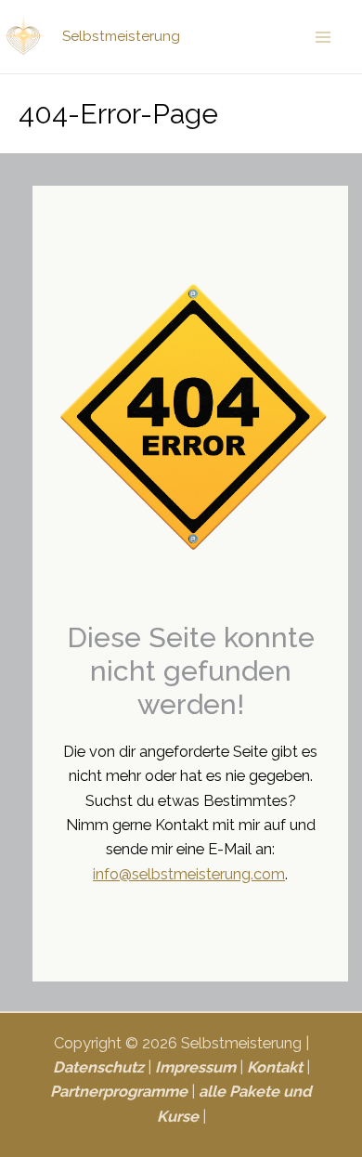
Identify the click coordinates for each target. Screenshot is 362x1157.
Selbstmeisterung (121, 36)
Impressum (195, 1067)
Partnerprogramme (118, 1091)
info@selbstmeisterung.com (189, 874)
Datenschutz (98, 1067)
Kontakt (275, 1067)
